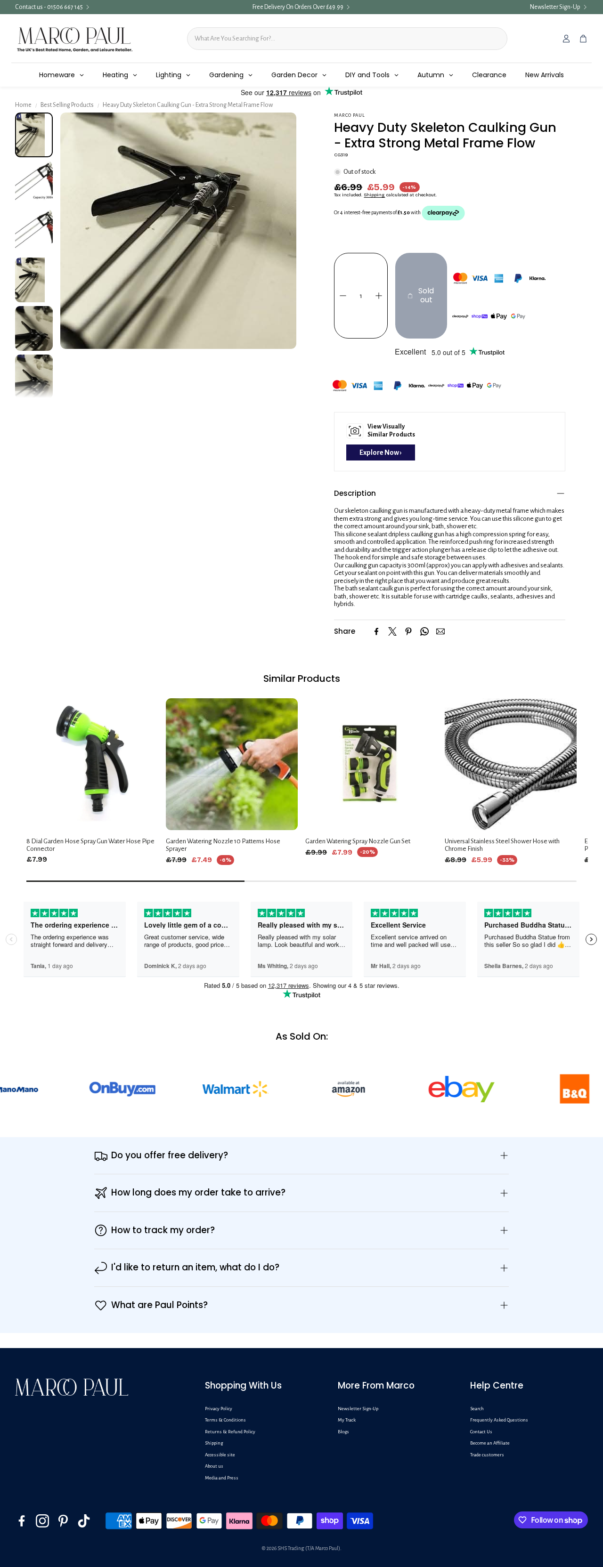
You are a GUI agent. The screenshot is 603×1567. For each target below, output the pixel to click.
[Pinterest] (408, 631)
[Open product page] (92, 764)
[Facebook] (376, 631)
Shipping (374, 195)
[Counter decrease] (342, 295)
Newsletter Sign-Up (555, 7)
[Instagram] (42, 1520)
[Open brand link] (80, 1089)
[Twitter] (392, 631)
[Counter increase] (378, 295)
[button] (449, 493)
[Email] (440, 631)
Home (23, 105)
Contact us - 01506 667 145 (49, 7)
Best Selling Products (67, 105)
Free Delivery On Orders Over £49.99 (298, 7)
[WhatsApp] (424, 631)
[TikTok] (83, 1520)
